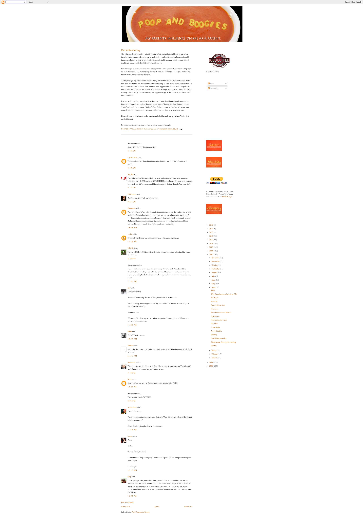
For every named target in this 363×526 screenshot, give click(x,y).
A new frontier (216, 331)
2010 (211, 243)
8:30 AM (132, 167)
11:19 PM (132, 429)
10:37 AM (132, 339)
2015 (211, 225)
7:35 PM (132, 373)
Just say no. (215, 316)
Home (157, 506)
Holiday (214, 334)
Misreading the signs (219, 320)
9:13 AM (132, 187)
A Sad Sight (215, 327)
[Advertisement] (214, 117)
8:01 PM (132, 400)
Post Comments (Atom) (140, 512)
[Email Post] (180, 129)
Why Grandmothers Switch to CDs (224, 294)
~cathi (130, 234)
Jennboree (131, 362)
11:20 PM (132, 281)
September (216, 268)
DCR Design (227, 196)
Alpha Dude (132, 407)
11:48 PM (132, 325)
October (215, 265)
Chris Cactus (132, 157)
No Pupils (214, 297)
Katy (129, 476)
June (214, 280)
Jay (129, 287)
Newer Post (125, 506)
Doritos (214, 345)
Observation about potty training (223, 342)
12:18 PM (132, 241)
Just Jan (131, 174)
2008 (211, 250)
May (214, 283)
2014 (211, 228)
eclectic (131, 248)
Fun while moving (130, 50)
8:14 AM (132, 150)
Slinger (130, 345)
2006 (211, 362)
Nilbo (130, 379)
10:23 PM (132, 386)
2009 (211, 247)
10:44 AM (132, 227)
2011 (211, 239)
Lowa (130, 436)
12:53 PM (132, 496)
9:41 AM (132, 201)
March (214, 350)
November (216, 261)
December (216, 257)
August (215, 272)
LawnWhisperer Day (218, 338)
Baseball (214, 301)
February (215, 354)
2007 (211, 254)
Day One (214, 323)
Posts (212, 83)
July (213, 276)
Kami (130, 331)
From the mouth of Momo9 (221, 312)
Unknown (131, 208)
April (214, 287)
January (215, 357)
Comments (214, 88)
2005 (211, 366)
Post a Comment (127, 502)
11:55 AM (132, 356)
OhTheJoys (132, 194)
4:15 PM (132, 258)
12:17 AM (132, 470)
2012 (211, 236)
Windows (214, 308)
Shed (213, 290)
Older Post (188, 506)
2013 (211, 232)
